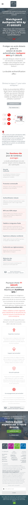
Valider (14, 492)
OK (14, 503)
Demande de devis (14, 103)
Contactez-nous (14, 431)
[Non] (26, 500)
